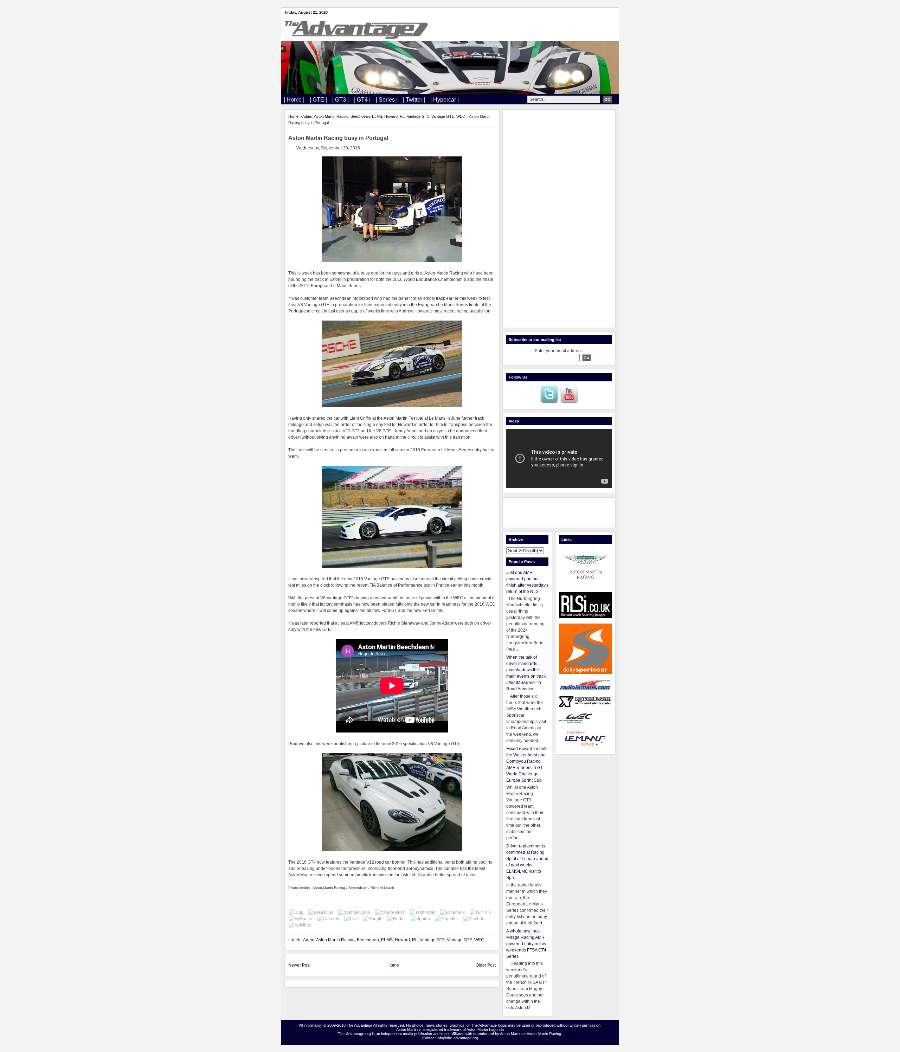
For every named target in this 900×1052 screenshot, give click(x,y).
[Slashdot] (474, 918)
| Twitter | (414, 100)
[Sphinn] (420, 918)
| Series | (387, 100)
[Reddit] (396, 918)
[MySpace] (300, 918)
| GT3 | (340, 100)
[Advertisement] (559, 218)
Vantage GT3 (418, 116)
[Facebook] (452, 912)
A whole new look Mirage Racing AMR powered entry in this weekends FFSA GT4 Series (526, 944)
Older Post (486, 965)
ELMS (377, 116)
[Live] (351, 918)
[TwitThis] (480, 912)
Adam (307, 116)
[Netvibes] (300, 925)
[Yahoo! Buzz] (390, 912)
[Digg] (296, 912)
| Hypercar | (444, 100)
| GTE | (318, 100)
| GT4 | (362, 100)
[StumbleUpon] (354, 912)
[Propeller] (446, 918)
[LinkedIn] (328, 918)
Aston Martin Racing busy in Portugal (338, 138)
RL (402, 116)
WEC (460, 116)
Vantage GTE (442, 116)
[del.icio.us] (320, 912)
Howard (391, 116)
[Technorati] (422, 912)
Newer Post (299, 965)
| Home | (294, 100)
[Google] (372, 918)
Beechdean (360, 116)
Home (293, 116)
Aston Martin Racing (331, 116)
